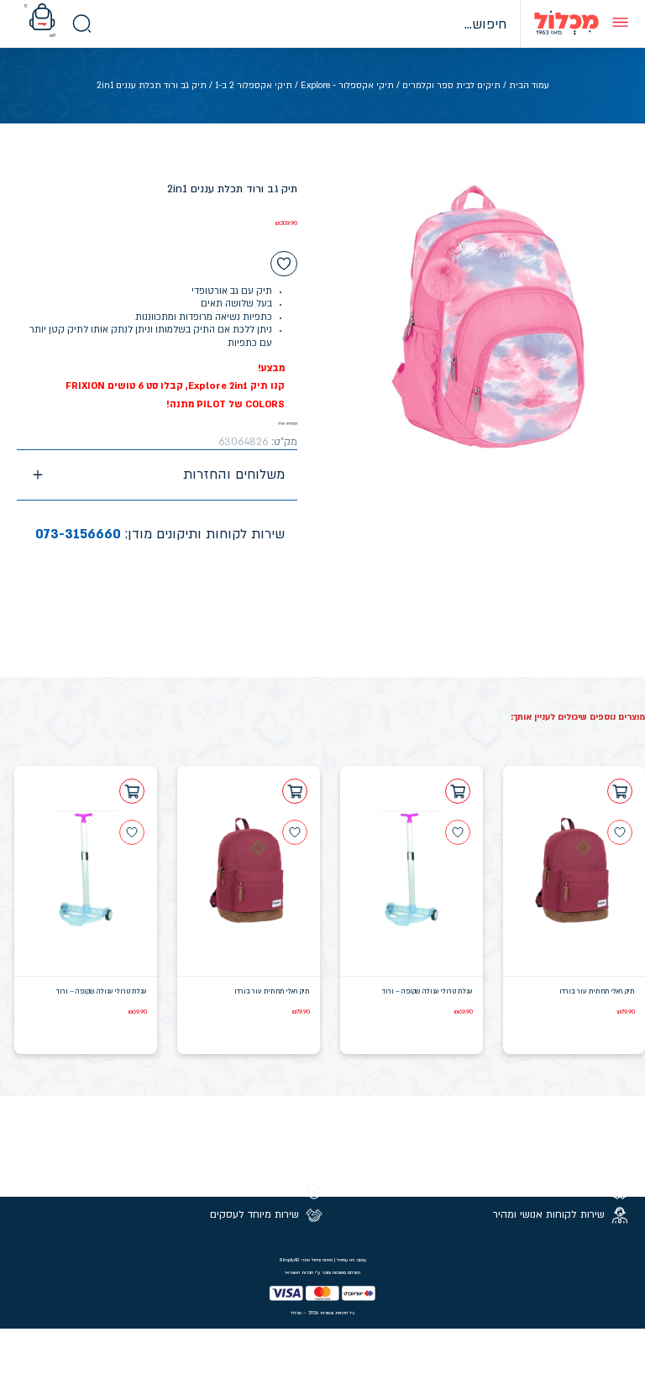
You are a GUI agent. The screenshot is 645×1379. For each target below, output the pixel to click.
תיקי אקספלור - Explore (347, 86)
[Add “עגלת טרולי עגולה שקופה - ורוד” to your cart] (457, 791)
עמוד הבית (529, 86)
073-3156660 (78, 534)
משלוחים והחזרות (234, 474)
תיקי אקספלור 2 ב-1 (253, 86)
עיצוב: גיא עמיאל (351, 1259)
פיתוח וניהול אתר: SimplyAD (306, 1259)
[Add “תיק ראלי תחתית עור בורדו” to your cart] (619, 791)
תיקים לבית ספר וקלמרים (451, 86)
